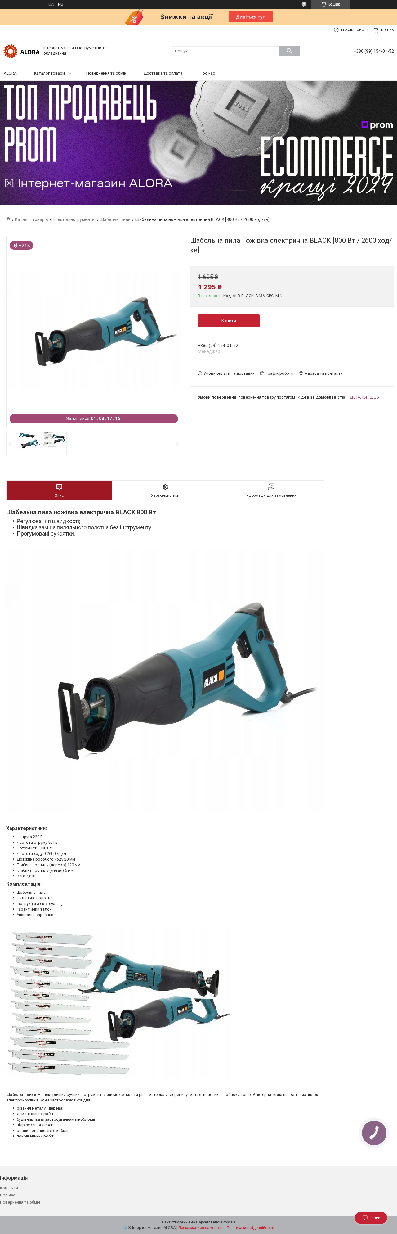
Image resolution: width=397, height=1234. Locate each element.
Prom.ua (228, 1222)
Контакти (9, 1188)
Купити (228, 320)
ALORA (10, 73)
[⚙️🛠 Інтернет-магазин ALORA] (21, 50)
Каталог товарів (50, 73)
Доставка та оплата (163, 73)
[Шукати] (289, 51)
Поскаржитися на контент (201, 1228)
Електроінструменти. (74, 219)
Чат (376, 1217)
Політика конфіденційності (250, 1228)
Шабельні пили (115, 219)
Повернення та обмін (106, 73)
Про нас (207, 73)
